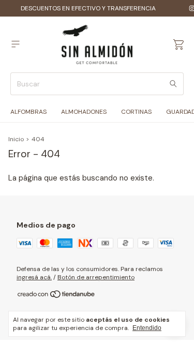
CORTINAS (136, 112)
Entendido (146, 328)
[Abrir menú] (15, 44)
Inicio (16, 139)
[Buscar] (173, 83)
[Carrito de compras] (178, 44)
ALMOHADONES (84, 112)
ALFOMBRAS (28, 112)
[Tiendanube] (57, 296)
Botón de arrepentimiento (96, 277)
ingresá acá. (34, 277)
